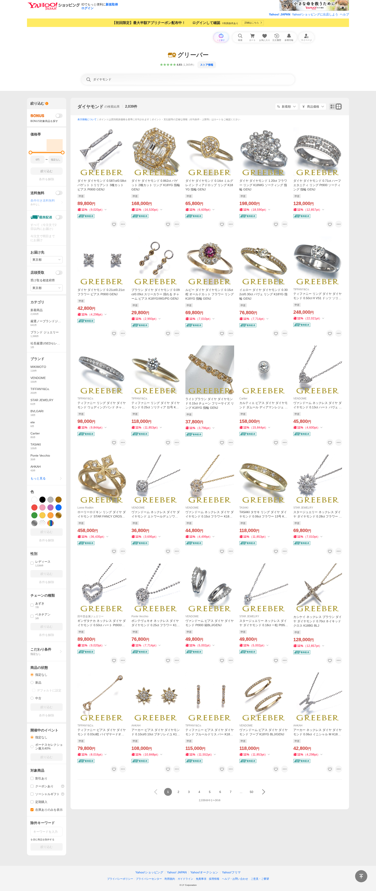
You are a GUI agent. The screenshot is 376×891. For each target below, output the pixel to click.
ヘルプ (344, 14)
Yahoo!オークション (204, 872)
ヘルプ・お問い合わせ (235, 878)
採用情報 (214, 878)
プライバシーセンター (149, 878)
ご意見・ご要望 (260, 878)
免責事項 (201, 878)
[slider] (30, 152)
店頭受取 (37, 272)
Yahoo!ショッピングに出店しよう (315, 14)
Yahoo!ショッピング (149, 872)
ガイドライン (185, 878)
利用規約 (169, 878)
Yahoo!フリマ (231, 872)
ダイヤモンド (90, 106)
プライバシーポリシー (120, 878)
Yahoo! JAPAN (279, 14)
